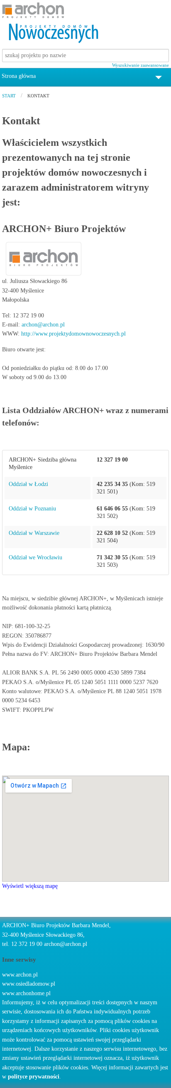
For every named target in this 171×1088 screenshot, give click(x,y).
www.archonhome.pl (26, 993)
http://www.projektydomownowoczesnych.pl (73, 334)
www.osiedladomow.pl (28, 984)
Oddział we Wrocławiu (35, 557)
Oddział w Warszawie (34, 533)
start (9, 95)
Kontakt (38, 95)
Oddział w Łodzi (28, 484)
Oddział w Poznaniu (32, 508)
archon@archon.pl (43, 325)
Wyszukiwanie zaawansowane (140, 65)
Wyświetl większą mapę (30, 886)
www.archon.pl (20, 975)
